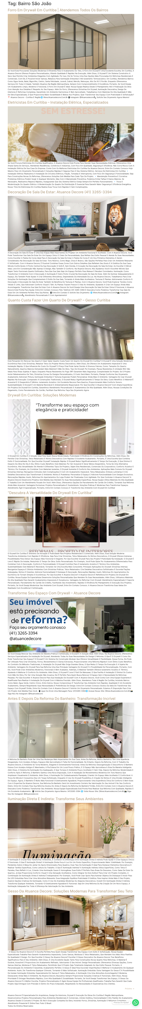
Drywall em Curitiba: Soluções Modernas (42, 395)
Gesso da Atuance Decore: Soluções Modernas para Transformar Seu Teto (70, 891)
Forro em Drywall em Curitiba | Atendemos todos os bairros (58, 10)
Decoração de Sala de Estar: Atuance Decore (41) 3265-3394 (60, 192)
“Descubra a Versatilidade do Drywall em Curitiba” (50, 493)
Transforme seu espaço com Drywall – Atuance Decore (54, 593)
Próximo (129, 989)
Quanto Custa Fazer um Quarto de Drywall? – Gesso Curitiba (59, 300)
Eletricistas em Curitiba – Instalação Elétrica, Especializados (58, 102)
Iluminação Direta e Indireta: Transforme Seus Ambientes (55, 799)
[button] (135, 1002)
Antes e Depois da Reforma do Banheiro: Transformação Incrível (61, 698)
